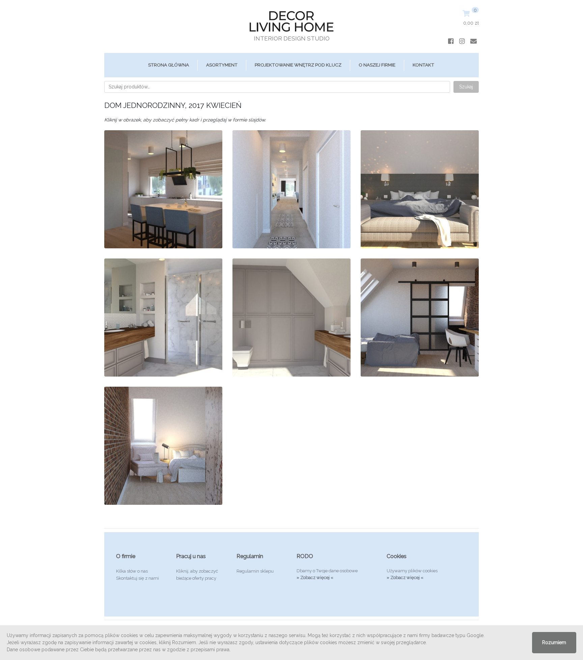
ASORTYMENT (222, 64)
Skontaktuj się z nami (137, 578)
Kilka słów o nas (132, 571)
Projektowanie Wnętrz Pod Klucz (298, 64)
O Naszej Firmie (377, 64)
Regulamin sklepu (255, 571)
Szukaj (466, 86)
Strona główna (168, 64)
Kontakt (423, 64)
